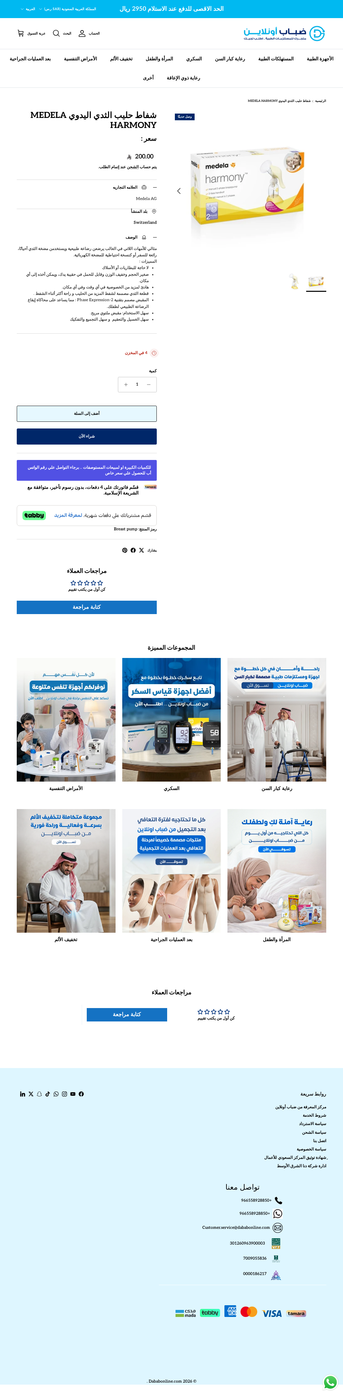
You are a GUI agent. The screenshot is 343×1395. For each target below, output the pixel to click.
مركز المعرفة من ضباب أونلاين (300, 1107)
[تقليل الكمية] (150, 384)
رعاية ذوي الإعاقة (183, 78)
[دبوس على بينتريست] (124, 550)
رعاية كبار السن (230, 59)
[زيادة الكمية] (124, 384)
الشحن (133, 167)
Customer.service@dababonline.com (236, 1227)
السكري (194, 59)
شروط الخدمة (314, 1115)
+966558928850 (256, 1200)
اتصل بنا (319, 1140)
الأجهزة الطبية (320, 59)
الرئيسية (320, 101)
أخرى (148, 78)
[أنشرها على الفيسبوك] (133, 550)
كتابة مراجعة (87, 607)
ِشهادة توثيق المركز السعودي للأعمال (295, 1157)
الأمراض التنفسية (80, 59)
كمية (153, 371)
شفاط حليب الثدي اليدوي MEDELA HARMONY (279, 101)
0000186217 (255, 1273)
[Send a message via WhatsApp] (330, 1382)
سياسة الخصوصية (311, 1149)
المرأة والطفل (159, 59)
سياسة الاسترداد (312, 1123)
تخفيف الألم (121, 59)
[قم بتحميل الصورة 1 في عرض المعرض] (249, 187)
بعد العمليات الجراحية (30, 59)
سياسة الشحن (314, 1132)
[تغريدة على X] (141, 550)
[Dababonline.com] (284, 34)
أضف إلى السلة (86, 413)
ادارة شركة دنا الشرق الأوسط (301, 1166)
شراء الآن (87, 436)
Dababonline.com (165, 1381)
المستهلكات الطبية (276, 59)
